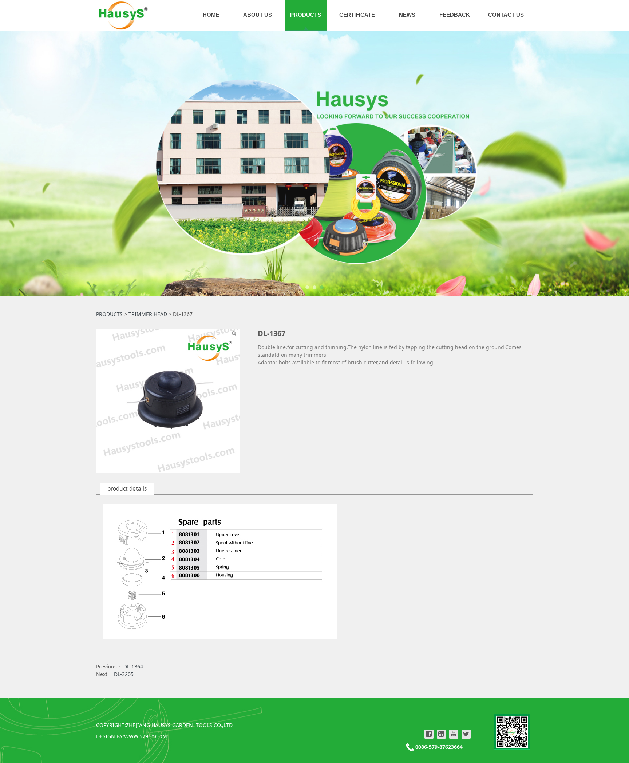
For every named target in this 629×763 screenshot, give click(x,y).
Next (517, 163)
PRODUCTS (305, 15)
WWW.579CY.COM (145, 736)
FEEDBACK (454, 15)
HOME (211, 15)
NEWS (407, 15)
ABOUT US (257, 15)
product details (127, 488)
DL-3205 (124, 674)
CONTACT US (506, 15)
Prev (111, 163)
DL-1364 (133, 666)
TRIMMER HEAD (147, 314)
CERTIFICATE (357, 15)
